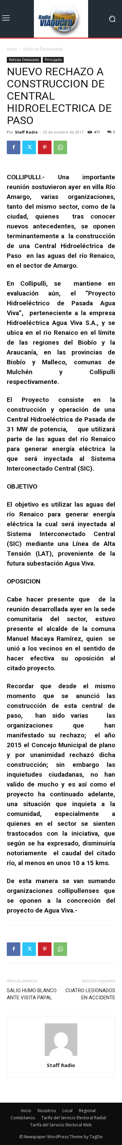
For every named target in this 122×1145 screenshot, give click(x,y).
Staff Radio (26, 132)
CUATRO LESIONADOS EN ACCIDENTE (90, 994)
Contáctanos (23, 1118)
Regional (87, 1110)
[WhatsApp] (60, 147)
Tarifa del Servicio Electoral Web (61, 1125)
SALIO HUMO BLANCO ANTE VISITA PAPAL (32, 994)
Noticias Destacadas (43, 49)
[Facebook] (13, 147)
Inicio (12, 49)
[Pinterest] (45, 147)
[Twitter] (29, 147)
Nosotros (47, 1110)
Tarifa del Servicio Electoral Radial (73, 1118)
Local (67, 1110)
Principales (53, 59)
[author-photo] (61, 1056)
